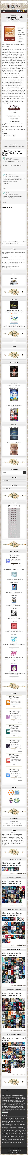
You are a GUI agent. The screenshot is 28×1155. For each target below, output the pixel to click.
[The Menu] (23, 929)
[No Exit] (23, 978)
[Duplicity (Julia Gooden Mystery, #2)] (23, 1054)
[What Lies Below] (23, 1023)
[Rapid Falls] (3, 983)
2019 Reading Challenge (14, 741)
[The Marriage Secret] (9, 871)
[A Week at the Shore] (9, 934)
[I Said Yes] (17, 889)
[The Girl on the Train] (23, 1063)
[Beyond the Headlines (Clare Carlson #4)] (6, 921)
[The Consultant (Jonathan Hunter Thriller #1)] (14, 1019)
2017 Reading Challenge (14, 770)
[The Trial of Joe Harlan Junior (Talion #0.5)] (3, 925)
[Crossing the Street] (17, 1059)
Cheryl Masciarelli (14, 559)
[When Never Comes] (14, 1001)
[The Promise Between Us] (3, 1023)
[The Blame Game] (3, 871)
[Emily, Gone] (9, 974)
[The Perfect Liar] (9, 983)
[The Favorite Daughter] (20, 978)
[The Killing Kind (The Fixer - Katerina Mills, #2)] (9, 1072)
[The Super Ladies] (3, 1019)
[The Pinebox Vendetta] (6, 934)
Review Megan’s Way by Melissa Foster (14, 18)
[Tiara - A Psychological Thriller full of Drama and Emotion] (12, 983)
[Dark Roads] (9, 898)
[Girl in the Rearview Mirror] (12, 970)
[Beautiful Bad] (12, 1001)
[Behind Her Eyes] (23, 1067)
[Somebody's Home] (14, 871)
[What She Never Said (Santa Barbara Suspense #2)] (6, 970)
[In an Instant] (20, 934)
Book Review (14, 15)
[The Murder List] (17, 965)
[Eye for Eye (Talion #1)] (6, 925)
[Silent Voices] (12, 965)
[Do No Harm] (14, 902)
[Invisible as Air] (17, 961)
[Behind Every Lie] (23, 938)
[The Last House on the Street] (12, 871)
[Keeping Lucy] (14, 965)
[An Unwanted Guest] (14, 1010)
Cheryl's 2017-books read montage (14, 1039)
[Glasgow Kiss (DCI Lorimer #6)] (14, 1059)
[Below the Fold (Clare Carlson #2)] (6, 983)
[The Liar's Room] (12, 1006)
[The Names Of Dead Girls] (14, 1050)
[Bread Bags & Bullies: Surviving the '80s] (20, 961)
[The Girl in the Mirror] (9, 925)
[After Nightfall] (9, 1005)
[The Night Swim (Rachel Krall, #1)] (23, 925)
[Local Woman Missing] (12, 893)
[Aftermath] (20, 889)
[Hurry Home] (17, 929)
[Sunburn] (23, 965)
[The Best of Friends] (9, 902)
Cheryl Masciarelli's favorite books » (18, 873)
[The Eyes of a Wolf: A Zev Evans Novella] (17, 1063)
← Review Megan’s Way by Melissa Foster (14, 146)
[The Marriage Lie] (6, 1018)
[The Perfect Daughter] (17, 902)
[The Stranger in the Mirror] (3, 902)
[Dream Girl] (6, 898)
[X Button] (17, 11)
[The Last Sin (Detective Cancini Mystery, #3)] (9, 1067)
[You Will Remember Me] (12, 902)
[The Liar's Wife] (9, 889)
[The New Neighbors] (6, 1010)
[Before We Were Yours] (6, 1005)
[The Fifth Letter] (14, 1063)
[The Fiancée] (17, 898)
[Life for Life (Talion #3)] (20, 921)
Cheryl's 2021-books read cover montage (11, 882)
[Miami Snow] (3, 1014)
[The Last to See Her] (9, 921)
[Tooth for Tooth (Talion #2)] (23, 921)
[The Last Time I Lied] (23, 1018)
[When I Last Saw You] (12, 898)
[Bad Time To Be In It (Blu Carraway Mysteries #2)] (17, 1019)
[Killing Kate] (14, 1067)
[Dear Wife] (20, 970)
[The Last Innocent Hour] (20, 1067)
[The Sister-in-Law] (23, 889)
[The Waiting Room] (9, 1001)
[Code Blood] (3, 1062)
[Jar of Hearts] (20, 1010)
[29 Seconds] (23, 961)
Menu (4, 11)
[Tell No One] (9, 978)
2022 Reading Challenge (14, 698)
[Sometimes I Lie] (3, 1050)
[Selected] (9, 1019)
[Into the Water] (23, 1005)
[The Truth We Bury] (6, 1059)
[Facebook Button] (19, 11)
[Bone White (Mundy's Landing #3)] (9, 1063)
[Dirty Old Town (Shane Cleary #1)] (12, 938)
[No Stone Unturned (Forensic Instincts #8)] (3, 942)
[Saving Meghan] (20, 974)
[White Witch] (6, 1027)
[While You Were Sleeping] (3, 1067)
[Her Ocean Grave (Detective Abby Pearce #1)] (3, 898)
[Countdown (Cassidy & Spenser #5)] (23, 1046)
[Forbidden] (9, 1059)
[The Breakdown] (3, 1054)
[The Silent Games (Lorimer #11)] (23, 1027)
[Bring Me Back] (20, 1023)
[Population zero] (9, 893)
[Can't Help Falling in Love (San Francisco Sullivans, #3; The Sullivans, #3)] (6, 1054)
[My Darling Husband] (17, 871)
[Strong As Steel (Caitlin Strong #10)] (14, 974)
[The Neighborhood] (6, 961)
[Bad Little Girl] (20, 1027)
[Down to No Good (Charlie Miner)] (12, 1050)
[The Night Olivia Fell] (17, 978)
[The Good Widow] (14, 1023)
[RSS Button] (23, 11)
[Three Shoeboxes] (3, 1027)
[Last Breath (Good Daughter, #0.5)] (20, 1054)
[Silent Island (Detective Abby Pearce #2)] (14, 889)
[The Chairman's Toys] (14, 1014)
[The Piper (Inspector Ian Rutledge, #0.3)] (3, 1072)
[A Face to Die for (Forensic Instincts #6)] (3, 1059)
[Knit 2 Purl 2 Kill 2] (9, 938)
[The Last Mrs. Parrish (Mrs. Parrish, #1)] (17, 1010)
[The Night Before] (23, 970)
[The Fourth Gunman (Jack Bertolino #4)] (12, 1027)
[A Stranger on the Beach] (9, 970)
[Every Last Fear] (6, 902)
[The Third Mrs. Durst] (14, 925)
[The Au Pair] (23, 1001)
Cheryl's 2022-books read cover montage (11, 864)
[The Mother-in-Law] (3, 930)
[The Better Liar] (6, 942)
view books (20, 566)
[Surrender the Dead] (3, 921)
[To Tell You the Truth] (12, 925)
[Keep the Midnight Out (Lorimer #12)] (9, 1023)
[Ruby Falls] (14, 898)
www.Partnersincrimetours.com (14, 310)
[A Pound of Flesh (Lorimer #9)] (6, 1050)
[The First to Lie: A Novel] (6, 929)
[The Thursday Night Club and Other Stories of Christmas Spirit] (20, 1046)
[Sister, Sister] (23, 1050)
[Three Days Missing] (17, 1014)
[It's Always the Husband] (17, 1001)
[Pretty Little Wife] (12, 921)
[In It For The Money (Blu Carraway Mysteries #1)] (12, 1055)
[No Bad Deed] (20, 938)
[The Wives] (17, 934)
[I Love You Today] (20, 1063)
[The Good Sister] (17, 893)
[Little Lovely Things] (3, 974)
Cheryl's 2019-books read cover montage (11, 954)
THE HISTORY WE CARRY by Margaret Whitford (13, 260)
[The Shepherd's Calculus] (9, 1027)
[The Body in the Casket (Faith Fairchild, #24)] (14, 1046)
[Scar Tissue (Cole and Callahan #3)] (9, 1014)
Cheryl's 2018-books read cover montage (11, 994)
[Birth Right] (3, 965)
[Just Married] (20, 893)
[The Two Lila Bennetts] (3, 970)
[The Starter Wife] (9, 965)
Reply (4, 170)
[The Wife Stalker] (6, 938)
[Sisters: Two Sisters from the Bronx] (12, 929)
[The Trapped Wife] (12, 889)
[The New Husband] (9, 961)
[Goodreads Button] (21, 11)
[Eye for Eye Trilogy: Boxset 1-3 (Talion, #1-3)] (17, 920)
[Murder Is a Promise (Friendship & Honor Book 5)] (20, 1018)
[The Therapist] (14, 893)
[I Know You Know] (3, 1005)
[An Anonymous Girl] (20, 1006)
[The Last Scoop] (17, 938)
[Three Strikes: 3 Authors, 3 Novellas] (9, 1010)
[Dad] (6, 889)
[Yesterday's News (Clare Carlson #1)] (6, 1023)
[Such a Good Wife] (3, 893)
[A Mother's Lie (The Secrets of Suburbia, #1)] (23, 1014)
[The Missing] (17, 1046)
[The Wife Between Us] (14, 1027)
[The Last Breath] (23, 1010)
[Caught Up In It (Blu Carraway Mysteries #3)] (6, 978)
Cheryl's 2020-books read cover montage (12, 914)
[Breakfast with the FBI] (9, 942)
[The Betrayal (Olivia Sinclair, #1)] (20, 902)
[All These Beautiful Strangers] (6, 1014)
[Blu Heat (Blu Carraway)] (12, 1063)
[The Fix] (17, 1027)
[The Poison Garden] (14, 961)
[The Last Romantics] (12, 978)
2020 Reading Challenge (14, 727)
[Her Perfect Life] (23, 893)
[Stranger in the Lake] (12, 934)
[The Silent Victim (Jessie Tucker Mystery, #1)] (23, 934)
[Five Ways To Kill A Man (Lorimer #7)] (14, 1054)
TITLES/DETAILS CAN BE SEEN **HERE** (14, 569)
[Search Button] (25, 11)
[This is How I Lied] (14, 934)
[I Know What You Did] (20, 898)
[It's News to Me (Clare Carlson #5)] (6, 871)
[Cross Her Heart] (3, 1010)
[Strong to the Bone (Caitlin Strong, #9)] (9, 1050)
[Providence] (14, 1006)
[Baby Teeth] (12, 1014)
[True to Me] (3, 961)
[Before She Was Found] (17, 970)
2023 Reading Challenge (14, 556)
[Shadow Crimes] (3, 1046)
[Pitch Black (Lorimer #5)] (23, 1059)
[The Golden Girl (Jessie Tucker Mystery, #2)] (20, 929)
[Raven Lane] (12, 961)
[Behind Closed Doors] (12, 1067)
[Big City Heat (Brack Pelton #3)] (20, 1059)
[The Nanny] (6, 965)
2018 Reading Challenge (14, 756)
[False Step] (20, 965)
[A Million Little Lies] (14, 930)
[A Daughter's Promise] (20, 1050)
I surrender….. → (14, 144)
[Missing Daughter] (3, 889)
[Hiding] (12, 1023)
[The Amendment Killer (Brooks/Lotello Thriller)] (9, 1046)
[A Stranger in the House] (17, 1005)
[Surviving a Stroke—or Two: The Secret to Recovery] (17, 1050)
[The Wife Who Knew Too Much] (3, 934)
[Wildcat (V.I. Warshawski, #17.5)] (6, 1067)
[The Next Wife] (23, 898)
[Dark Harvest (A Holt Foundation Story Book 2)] (17, 1054)
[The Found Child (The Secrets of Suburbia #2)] (12, 1010)
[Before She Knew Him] (23, 974)
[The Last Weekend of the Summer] (20, 1014)
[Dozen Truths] (6, 1063)
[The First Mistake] (14, 970)
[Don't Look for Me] (17, 925)
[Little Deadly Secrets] (14, 921)
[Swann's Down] (6, 974)
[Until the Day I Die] (3, 978)
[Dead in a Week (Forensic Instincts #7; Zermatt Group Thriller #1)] (6, 1001)
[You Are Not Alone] (14, 938)
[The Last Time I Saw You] (12, 974)
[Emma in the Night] (9, 929)
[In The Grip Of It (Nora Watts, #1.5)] (12, 1018)
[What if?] (20, 925)
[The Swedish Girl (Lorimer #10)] (12, 1046)
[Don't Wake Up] (14, 978)
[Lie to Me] (17, 1023)
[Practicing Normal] (12, 1059)
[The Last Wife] (6, 894)
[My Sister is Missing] (3, 938)
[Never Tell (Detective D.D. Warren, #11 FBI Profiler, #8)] (3, 1001)
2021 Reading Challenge (14, 712)
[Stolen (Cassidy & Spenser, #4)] (17, 1067)
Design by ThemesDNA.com (14, 1152)
